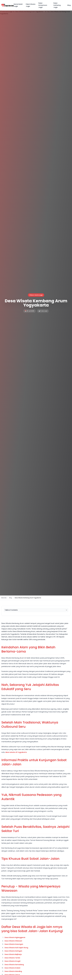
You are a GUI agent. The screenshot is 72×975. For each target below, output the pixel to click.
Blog (69, 5)
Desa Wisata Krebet (12, 968)
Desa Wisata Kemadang (14, 964)
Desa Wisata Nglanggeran (15, 937)
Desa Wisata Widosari (13, 941)
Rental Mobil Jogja (18, 5)
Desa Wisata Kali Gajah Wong (16, 947)
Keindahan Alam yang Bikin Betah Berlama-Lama (28, 649)
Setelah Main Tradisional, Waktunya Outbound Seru (29, 724)
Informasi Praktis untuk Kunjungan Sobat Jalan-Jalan (34, 762)
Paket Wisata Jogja (30, 5)
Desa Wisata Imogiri (12, 961)
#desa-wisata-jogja (36, 295)
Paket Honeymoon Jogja (42, 5)
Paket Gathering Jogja (57, 5)
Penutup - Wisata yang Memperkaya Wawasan (30, 888)
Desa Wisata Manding (13, 971)
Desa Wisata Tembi (12, 958)
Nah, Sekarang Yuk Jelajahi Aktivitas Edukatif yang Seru (30, 687)
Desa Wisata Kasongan (14, 944)
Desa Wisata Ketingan (13, 951)
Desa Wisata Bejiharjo (13, 954)
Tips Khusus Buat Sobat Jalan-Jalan (30, 858)
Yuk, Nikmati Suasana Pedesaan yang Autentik (31, 797)
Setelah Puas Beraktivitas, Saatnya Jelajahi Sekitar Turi (35, 828)
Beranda (3, 598)
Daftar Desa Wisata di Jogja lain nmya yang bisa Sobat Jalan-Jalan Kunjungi (32, 929)
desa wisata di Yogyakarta (16, 752)
